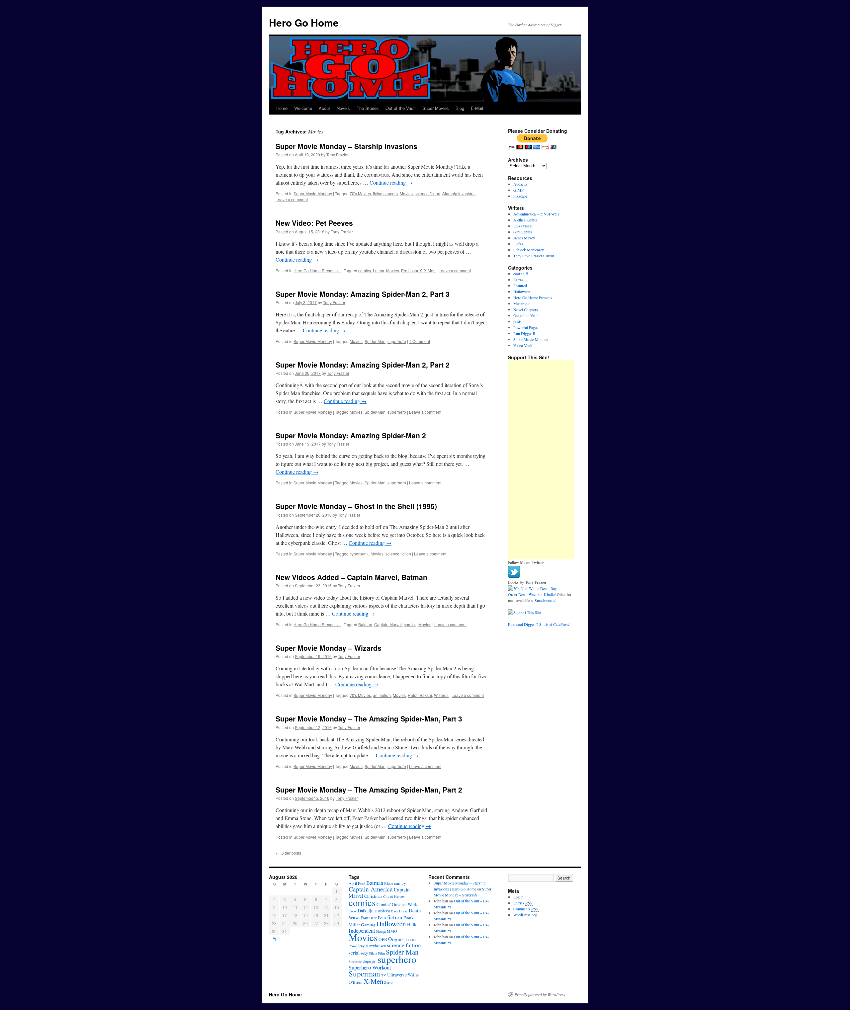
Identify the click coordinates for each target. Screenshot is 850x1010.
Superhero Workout (370, 967)
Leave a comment (292, 199)
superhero (396, 341)
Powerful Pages (525, 327)
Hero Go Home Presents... (317, 270)
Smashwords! (545, 600)
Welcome (303, 108)
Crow (353, 911)
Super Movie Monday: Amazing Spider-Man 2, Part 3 (363, 294)
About (324, 108)
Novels (343, 108)
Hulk (411, 924)
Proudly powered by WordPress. (540, 994)
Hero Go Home (304, 22)
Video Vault (522, 345)
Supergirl (370, 961)
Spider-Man (375, 341)
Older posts (288, 853)
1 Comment (419, 341)
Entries (523, 902)
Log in (518, 896)
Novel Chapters (525, 309)
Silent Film (377, 953)
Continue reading (391, 182)
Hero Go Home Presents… (534, 297)
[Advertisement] (541, 459)
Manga (381, 931)
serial (354, 952)
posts (517, 321)
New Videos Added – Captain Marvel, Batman (351, 577)
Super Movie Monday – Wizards (329, 648)
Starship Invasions (458, 193)
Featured (520, 285)
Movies (406, 193)
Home (282, 108)
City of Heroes (393, 896)
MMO (392, 931)
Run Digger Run (526, 333)
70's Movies (360, 193)
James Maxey (524, 237)
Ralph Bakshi (420, 695)
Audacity (520, 184)
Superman (364, 973)
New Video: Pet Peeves (314, 223)
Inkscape (520, 196)
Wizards (441, 695)
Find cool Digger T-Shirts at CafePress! (539, 624)
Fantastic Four (373, 918)
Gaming (368, 925)
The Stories (368, 108)
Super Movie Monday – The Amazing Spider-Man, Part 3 (369, 718)
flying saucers (385, 193)
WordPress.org (525, 914)
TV (383, 975)
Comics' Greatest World (398, 904)
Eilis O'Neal (522, 225)
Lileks (518, 243)
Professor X (411, 270)
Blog (460, 108)
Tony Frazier (337, 154)
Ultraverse (397, 974)
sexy (364, 953)
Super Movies (435, 108)
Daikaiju (366, 910)
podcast (410, 939)
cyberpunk (359, 553)
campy (400, 883)
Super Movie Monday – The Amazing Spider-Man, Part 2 (369, 790)
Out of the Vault (400, 108)
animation (382, 695)
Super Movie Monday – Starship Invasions (346, 146)
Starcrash (355, 961)
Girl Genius (522, 231)
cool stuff (520, 273)
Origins (395, 939)
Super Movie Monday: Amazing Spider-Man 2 (351, 435)
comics (364, 270)
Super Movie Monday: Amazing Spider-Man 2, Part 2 (363, 365)
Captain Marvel (388, 624)
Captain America (371, 889)
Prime (353, 946)
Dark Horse (399, 911)
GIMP (518, 190)
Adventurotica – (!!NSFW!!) (536, 213)
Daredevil (382, 910)
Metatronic (521, 303)
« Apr (274, 938)
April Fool (357, 883)
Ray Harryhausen (372, 945)
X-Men (430, 270)
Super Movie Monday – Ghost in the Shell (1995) (356, 506)
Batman (365, 624)
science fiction (427, 193)
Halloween (521, 291)
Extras (518, 279)
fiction (394, 917)
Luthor (378, 270)
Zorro (388, 982)
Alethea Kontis (525, 219)
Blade (388, 883)
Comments (526, 908)
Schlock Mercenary (528, 249)
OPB (383, 939)
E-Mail (477, 108)
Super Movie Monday (313, 193)
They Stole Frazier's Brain (533, 255)
